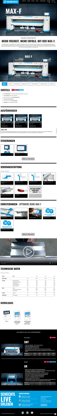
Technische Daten (43, 83)
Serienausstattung (26, 83)
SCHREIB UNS (43, 405)
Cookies (51, 413)
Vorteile (10, 83)
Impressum (42, 413)
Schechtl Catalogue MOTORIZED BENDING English (27, 322)
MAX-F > (6, 321)
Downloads (51, 83)
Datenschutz (47, 413)
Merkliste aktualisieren (28, 159)
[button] (55, 414)
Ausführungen (17, 83)
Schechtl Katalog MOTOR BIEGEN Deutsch (17, 322)
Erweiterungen (35, 83)
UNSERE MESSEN (24, 393)
